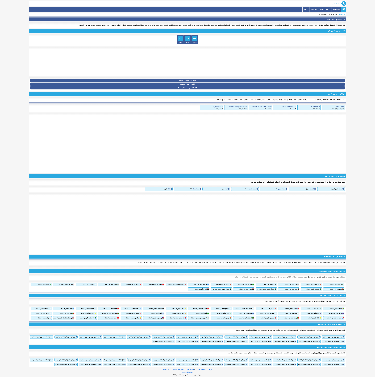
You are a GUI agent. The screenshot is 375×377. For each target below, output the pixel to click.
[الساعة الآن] (343, 9)
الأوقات (321, 9)
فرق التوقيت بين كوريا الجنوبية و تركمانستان (235, 360)
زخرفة (210, 369)
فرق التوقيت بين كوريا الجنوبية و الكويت (41, 337)
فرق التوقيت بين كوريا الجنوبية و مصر (285, 337)
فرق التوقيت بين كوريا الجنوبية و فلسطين (284, 341)
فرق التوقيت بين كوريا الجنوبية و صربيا (333, 360)
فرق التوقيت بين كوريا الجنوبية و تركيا (309, 360)
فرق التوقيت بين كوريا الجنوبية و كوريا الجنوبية (211, 360)
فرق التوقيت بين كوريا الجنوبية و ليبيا (260, 337)
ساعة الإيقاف (201, 369)
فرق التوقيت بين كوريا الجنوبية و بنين (260, 364)
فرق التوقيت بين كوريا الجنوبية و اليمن (162, 341)
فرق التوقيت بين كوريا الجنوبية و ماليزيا (162, 364)
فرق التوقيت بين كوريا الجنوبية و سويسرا (138, 360)
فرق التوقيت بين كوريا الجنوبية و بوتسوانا (211, 364)
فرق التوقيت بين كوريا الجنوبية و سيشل (90, 364)
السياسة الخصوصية (187, 372)
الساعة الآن (336, 3)
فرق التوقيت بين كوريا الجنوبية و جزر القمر (308, 337)
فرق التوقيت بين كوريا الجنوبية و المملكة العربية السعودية (235, 341)
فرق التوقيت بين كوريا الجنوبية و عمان (308, 341)
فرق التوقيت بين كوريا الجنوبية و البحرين (114, 337)
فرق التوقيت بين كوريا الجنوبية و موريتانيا (235, 337)
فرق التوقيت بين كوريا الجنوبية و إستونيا (308, 364)
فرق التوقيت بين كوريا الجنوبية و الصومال (187, 337)
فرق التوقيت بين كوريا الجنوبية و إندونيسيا (138, 364)
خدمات (306, 9)
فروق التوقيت (336, 9)
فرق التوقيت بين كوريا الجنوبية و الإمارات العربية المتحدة (187, 341)
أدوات (328, 9)
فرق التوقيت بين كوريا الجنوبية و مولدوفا (41, 360)
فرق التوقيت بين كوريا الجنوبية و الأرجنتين (259, 360)
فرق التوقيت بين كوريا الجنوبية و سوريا (211, 341)
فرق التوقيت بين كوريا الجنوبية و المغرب (211, 337)
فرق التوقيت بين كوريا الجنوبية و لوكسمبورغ (284, 360)
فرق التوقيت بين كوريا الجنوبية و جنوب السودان (162, 337)
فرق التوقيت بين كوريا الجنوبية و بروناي (284, 364)
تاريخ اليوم (166, 369)
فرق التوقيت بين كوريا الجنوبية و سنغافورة (114, 364)
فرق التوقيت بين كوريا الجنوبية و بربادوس (187, 360)
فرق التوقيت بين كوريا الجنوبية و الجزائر (333, 337)
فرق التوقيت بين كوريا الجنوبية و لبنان (333, 341)
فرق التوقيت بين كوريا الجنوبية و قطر (260, 341)
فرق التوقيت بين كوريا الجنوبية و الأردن (65, 337)
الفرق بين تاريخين (178, 369)
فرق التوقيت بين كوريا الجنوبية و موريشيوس (65, 360)
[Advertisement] (187, 61)
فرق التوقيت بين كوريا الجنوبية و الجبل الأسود (65, 364)
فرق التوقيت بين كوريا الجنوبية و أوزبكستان (162, 360)
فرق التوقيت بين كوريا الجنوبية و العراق (90, 337)
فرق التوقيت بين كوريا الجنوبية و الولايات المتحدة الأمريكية (187, 364)
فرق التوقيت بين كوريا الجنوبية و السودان (89, 360)
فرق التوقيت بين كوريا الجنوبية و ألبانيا (333, 364)
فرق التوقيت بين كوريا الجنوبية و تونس (138, 337)
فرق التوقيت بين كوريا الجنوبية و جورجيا (114, 360)
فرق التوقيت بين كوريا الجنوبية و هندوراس (235, 364)
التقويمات (313, 9)
